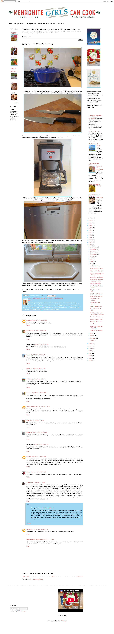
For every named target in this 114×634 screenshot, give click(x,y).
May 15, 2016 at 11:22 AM (37, 482)
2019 (90, 237)
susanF (28, 456)
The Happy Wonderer (95, 115)
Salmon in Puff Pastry (96, 321)
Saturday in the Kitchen (47, 298)
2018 (90, 240)
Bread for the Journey (96, 296)
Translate (23, 611)
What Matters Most (94, 184)
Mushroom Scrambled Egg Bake (96, 327)
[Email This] (48, 296)
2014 (90, 346)
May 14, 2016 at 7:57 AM (41, 344)
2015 (90, 343)
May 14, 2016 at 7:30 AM (38, 330)
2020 (90, 235)
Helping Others (31, 23)
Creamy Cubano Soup (96, 319)
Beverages (14, 57)
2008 (90, 360)
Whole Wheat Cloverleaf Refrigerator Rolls (97, 274)
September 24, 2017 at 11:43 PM (45, 539)
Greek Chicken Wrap (96, 306)
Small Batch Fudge (95, 283)
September (93, 254)
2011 (90, 353)
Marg (27, 420)
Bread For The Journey (96, 268)
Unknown (29, 529)
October (92, 251)
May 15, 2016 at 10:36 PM (40, 529)
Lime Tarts (93, 324)
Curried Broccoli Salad (96, 277)
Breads (13, 82)
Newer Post (26, 576)
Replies (30, 504)
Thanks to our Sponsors (96, 271)
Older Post (79, 576)
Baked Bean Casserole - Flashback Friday (97, 280)
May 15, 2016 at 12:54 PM (46, 508)
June (91, 261)
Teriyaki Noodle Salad (96, 293)
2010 (90, 355)
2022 (90, 230)
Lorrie (28, 355)
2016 (90, 245)
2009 (90, 358)
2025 (90, 223)
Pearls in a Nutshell (94, 132)
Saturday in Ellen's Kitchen (95, 299)
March (92, 335)
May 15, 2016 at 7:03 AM (39, 456)
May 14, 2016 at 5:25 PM (39, 392)
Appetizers (14, 47)
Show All (16, 102)
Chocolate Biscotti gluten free (95, 303)
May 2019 (99, 185)
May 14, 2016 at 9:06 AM (38, 355)
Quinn (28, 472)
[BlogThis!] (49, 296)
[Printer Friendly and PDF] (25, 295)
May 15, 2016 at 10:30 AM (38, 472)
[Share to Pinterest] (54, 296)
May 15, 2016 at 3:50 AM (40, 432)
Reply (28, 325)
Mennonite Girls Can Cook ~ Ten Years (51, 23)
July (91, 259)
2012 (90, 351)
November (93, 249)
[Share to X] (51, 296)
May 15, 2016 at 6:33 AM (41, 444)
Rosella (28, 392)
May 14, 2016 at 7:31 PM (43, 406)
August (92, 256)
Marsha (28, 330)
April (91, 333)
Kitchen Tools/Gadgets (34, 298)
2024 (90, 225)
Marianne (29, 432)
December (93, 247)
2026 (90, 220)
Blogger (64, 620)
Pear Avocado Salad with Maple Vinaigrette (97, 313)
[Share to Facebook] (53, 296)
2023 (90, 228)
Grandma (29, 320)
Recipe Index (18, 23)
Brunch (13, 93)
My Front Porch (93, 144)
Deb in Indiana (30, 406)
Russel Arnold (30, 539)
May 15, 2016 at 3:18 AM (37, 420)
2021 (90, 232)
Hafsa (28, 368)
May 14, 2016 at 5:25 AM (40, 320)
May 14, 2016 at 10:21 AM (37, 368)
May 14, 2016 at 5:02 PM (38, 379)
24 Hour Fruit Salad (95, 266)
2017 (90, 242)
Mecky (28, 379)
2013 (90, 348)
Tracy (28, 482)
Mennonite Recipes (14, 32)
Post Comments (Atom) (36, 579)
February (98, 145)
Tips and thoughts (58, 298)
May (91, 264)
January (92, 340)
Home (10, 23)
